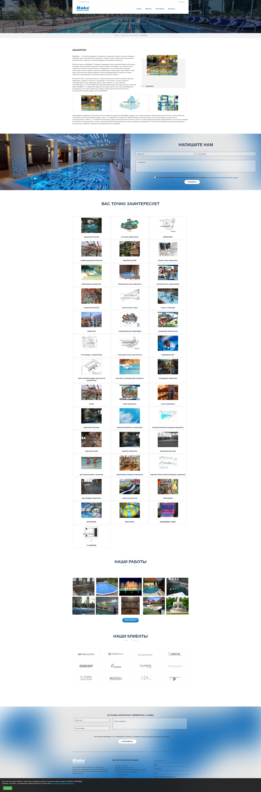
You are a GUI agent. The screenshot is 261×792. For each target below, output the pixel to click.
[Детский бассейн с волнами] (91, 463)
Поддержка (157, 769)
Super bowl (168, 237)
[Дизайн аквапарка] (130, 439)
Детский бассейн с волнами (91, 475)
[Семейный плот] (168, 343)
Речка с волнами (168, 308)
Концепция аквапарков (168, 331)
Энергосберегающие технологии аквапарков (91, 379)
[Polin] (91, 392)
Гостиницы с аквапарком (91, 355)
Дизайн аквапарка (129, 451)
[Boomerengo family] (168, 510)
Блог (155, 773)
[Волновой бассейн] (168, 439)
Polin (91, 404)
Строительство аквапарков (130, 35)
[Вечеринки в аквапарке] (91, 272)
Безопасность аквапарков (168, 284)
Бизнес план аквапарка (168, 260)
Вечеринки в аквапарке (91, 284)
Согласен (7, 788)
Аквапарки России (91, 237)
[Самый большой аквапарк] (91, 248)
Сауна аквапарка (168, 404)
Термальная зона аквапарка (130, 284)
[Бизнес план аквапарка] (168, 248)
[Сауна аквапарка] (168, 392)
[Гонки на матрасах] (130, 486)
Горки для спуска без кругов (130, 355)
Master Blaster (129, 260)
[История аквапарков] (130, 225)
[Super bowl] (168, 225)
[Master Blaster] (130, 248)
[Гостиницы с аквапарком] (91, 343)
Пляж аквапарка (130, 404)
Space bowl (129, 522)
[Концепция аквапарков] (168, 319)
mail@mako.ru (120, 778)
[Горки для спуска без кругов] (130, 343)
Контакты (171, 9)
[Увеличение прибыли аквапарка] (130, 463)
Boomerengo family (168, 522)
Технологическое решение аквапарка (168, 427)
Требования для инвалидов (129, 331)
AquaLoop (91, 331)
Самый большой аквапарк (91, 260)
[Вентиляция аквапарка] (91, 486)
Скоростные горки (130, 308)
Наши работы (158, 761)
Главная (116, 35)
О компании (160, 9)
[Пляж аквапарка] (130, 392)
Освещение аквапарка (168, 378)
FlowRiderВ (91, 545)
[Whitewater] (91, 510)
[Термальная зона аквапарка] (130, 272)
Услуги (139, 9)
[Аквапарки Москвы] (91, 415)
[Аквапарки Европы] (91, 296)
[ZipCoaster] (168, 486)
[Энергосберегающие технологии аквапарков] (91, 366)
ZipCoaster (168, 498)
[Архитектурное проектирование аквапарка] (168, 463)
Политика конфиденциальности (164, 777)
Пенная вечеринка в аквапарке (130, 427)
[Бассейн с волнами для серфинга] (130, 366)
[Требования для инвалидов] (130, 319)
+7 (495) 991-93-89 (83, 2)
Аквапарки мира (91, 451)
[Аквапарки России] (91, 225)
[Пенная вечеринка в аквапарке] (130, 415)
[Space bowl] (130, 510)
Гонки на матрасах (130, 498)
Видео (156, 765)
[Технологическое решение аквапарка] (168, 415)
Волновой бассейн (168, 451)
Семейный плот (167, 355)
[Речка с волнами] (168, 296)
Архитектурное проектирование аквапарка (168, 475)
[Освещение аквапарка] (168, 366)
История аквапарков (129, 237)
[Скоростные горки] (130, 296)
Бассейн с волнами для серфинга (130, 378)
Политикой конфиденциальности (63, 783)
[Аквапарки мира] (91, 439)
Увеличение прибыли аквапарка (129, 475)
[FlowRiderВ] (91, 533)
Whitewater (91, 522)
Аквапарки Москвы (91, 427)
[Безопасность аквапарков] (168, 272)
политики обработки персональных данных (222, 177)
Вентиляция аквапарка (91, 498)
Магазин (149, 9)
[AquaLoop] (91, 319)
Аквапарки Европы (91, 308)
